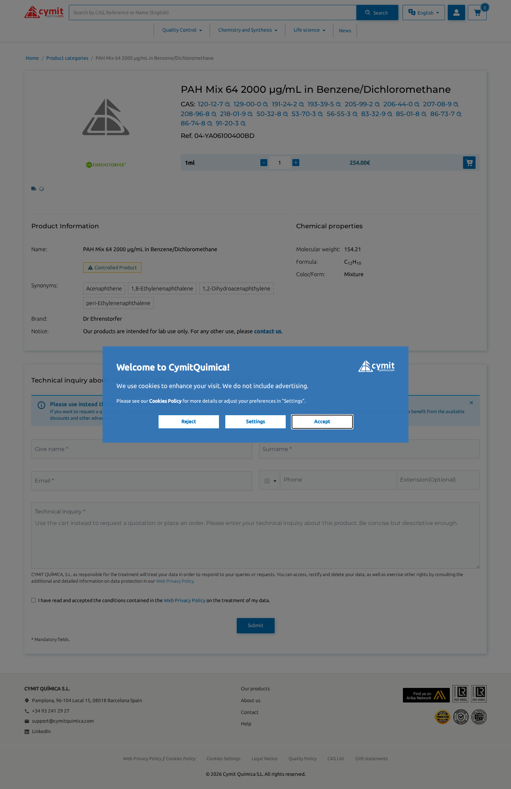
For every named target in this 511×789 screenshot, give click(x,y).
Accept (322, 421)
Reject (188, 421)
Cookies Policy (165, 401)
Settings (255, 421)
